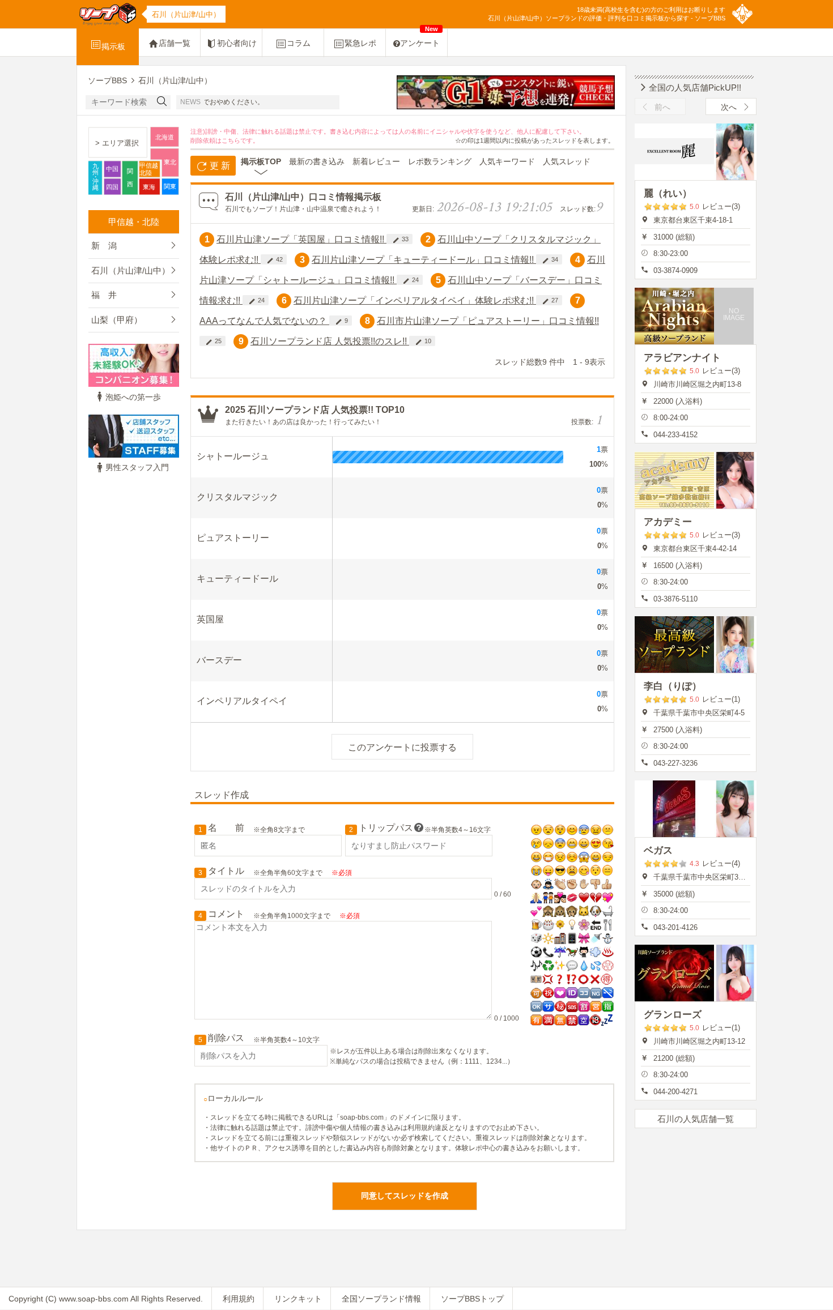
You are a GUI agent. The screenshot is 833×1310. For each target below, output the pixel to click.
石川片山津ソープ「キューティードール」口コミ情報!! (424, 259)
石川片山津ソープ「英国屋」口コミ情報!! (301, 239)
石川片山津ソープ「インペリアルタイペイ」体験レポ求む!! (415, 300)
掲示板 (113, 46)
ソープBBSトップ (472, 1298)
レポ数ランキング (439, 161)
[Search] (162, 102)
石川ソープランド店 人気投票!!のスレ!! (329, 341)
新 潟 (104, 245)
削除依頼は (206, 140)
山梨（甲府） (116, 320)
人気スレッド (566, 161)
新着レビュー (376, 161)
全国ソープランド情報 (381, 1298)
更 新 (218, 165)
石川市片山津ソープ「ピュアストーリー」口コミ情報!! (488, 321)
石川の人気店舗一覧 (695, 1119)
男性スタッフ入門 (137, 467)
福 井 (104, 295)
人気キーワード (507, 161)
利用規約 (238, 1298)
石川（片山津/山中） (130, 270)
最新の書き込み (317, 161)
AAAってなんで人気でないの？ (264, 321)
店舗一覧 (174, 43)
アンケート (420, 38)
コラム (299, 43)
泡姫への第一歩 (133, 397)
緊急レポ (360, 43)
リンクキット (298, 1298)
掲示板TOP (261, 161)
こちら (231, 140)
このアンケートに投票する (402, 747)
